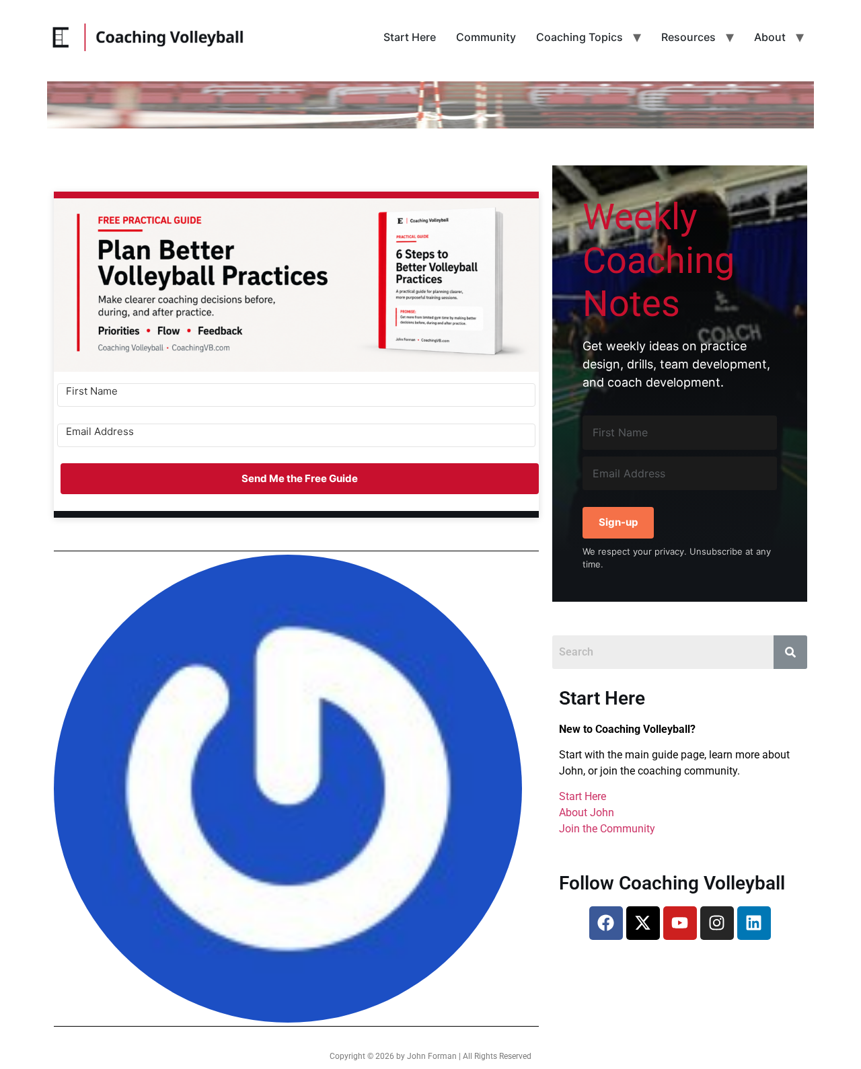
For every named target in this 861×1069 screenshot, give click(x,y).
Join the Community (607, 828)
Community (486, 37)
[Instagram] (717, 923)
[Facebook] (606, 923)
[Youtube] (680, 923)
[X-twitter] (643, 923)
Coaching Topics (579, 37)
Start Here (409, 37)
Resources (688, 37)
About (770, 37)
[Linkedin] (754, 923)
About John (586, 812)
